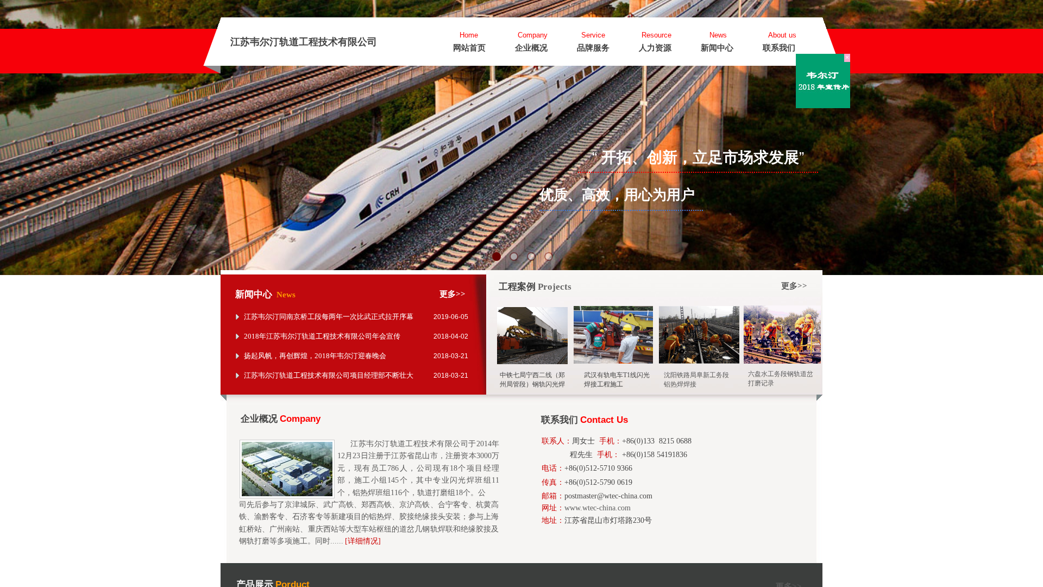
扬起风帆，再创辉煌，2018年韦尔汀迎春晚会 (315, 356)
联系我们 (779, 47)
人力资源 (655, 47)
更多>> (794, 286)
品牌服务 (593, 47)
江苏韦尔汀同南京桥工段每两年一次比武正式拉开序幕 (328, 317)
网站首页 (469, 47)
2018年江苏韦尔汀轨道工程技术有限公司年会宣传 (322, 336)
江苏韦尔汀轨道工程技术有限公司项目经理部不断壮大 (328, 375)
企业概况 (531, 47)
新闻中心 (717, 47)
